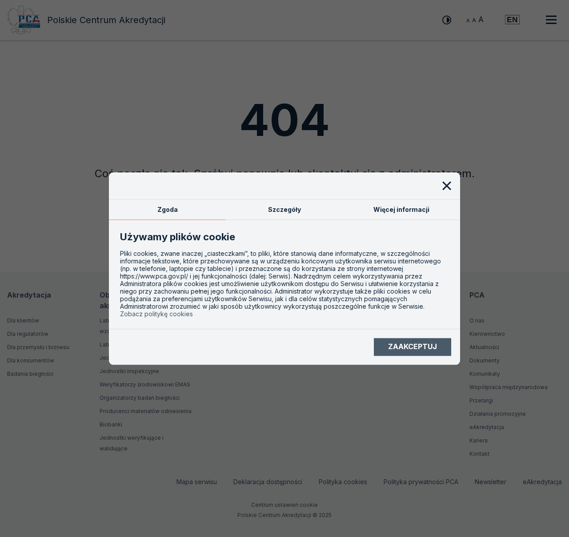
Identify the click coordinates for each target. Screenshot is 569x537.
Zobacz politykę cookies (156, 314)
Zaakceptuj (412, 346)
